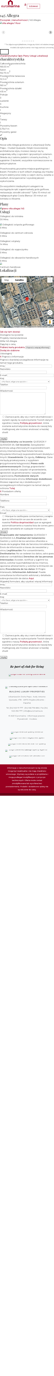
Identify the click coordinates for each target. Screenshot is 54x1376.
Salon (3, 70)
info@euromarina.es (33, 711)
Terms (51, 326)
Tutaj (12, 488)
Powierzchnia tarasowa (12, 76)
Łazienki (4, 101)
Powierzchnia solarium (12, 82)
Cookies (33, 719)
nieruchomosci (20, 20)
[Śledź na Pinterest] (28, 724)
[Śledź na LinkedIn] (36, 724)
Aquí (31, 578)
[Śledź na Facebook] (17, 724)
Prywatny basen (8, 126)
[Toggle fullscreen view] (50, 280)
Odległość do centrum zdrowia (16, 233)
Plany (26, 56)
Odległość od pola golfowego (18, 224)
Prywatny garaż (8, 132)
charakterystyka (8, 56)
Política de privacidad (22, 522)
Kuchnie (4, 107)
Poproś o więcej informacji (37, 347)
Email (3, 513)
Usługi (32, 56)
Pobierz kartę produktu (12, 347)
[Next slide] (50, 32)
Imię (2, 366)
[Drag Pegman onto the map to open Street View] (50, 322)
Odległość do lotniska (11, 216)
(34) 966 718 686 (32, 708)
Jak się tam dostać (10, 332)
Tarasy (3, 119)
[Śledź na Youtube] (32, 724)
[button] (4, 51)
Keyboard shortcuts (20, 326)
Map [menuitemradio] (6, 280)
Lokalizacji (42, 56)
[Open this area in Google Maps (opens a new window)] (5, 326)
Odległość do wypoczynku (14, 249)
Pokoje (4, 94)
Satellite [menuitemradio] (19, 280)
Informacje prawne (36, 716)
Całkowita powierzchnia (12, 63)
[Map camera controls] (50, 312)
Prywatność (22, 719)
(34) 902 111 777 (16, 708)
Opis (20, 56)
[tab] (20, 41)
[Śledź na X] (21, 724)
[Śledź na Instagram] (25, 724)
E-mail (3, 375)
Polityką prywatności (31, 423)
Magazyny (5, 113)
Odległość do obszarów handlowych (19, 258)
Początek (5, 20)
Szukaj (33, 6)
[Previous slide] (3, 32)
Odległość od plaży (10, 241)
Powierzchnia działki (11, 88)
